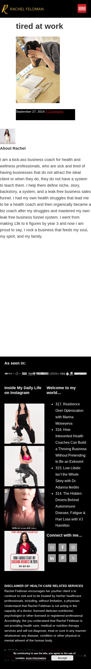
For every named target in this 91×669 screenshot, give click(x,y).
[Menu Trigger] (82, 8)
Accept (62, 658)
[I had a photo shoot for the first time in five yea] (24, 466)
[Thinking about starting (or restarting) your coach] (24, 551)
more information (36, 658)
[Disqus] (45, 299)
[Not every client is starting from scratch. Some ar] (24, 509)
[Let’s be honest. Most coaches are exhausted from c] (24, 424)
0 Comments (54, 111)
